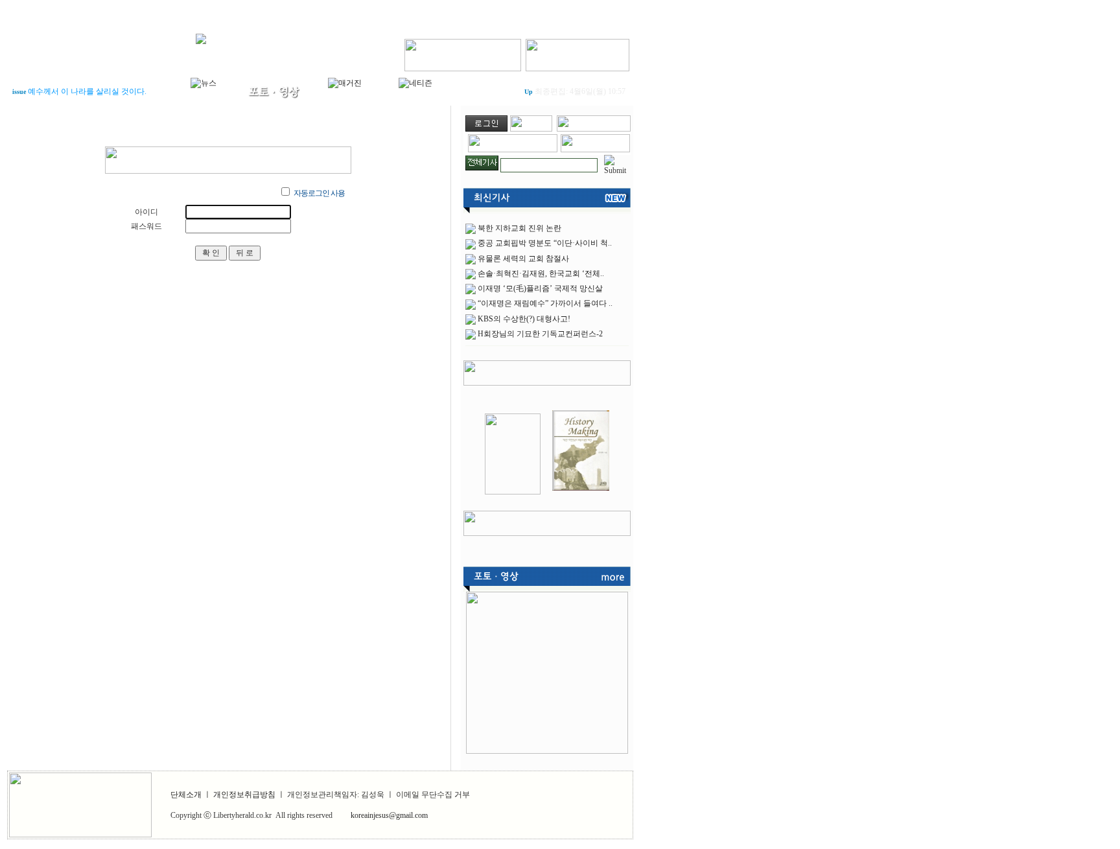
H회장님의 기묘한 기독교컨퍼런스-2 (540, 333)
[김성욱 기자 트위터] (577, 52)
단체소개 (186, 794)
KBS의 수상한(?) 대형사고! (524, 318)
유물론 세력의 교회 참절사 (523, 258)
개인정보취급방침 (244, 794)
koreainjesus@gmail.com (389, 815)
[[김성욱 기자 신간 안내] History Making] (580, 491)
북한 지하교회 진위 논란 (519, 228)
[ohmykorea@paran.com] (595, 149)
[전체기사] (482, 160)
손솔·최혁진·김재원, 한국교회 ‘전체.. (541, 273)
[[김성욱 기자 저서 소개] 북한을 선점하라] (512, 491)
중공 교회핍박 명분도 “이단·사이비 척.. (545, 243)
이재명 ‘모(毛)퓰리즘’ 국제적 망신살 (540, 288)
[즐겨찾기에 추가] (594, 129)
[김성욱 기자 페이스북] (463, 52)
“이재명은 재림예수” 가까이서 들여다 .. (545, 303)
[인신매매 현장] (547, 670)
